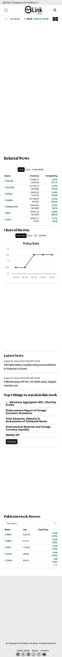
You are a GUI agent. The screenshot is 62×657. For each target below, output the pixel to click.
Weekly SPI (12, 435)
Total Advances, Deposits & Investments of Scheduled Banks (26, 420)
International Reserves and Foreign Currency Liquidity (28, 428)
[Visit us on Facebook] (18, 654)
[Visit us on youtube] (44, 654)
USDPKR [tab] (42, 235)
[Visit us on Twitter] (23, 654)
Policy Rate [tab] (21, 235)
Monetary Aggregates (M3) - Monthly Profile (31, 403)
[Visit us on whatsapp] (33, 654)
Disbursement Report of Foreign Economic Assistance (26, 412)
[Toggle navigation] (6, 10)
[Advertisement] (31, 53)
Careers (45, 650)
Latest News (23, 650)
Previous (11, 441)
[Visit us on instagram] (39, 654)
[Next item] (56, 19)
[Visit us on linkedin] (28, 654)
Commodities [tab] (38, 169)
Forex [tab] (27, 169)
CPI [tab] (35, 235)
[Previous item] (54, 19)
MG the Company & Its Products (20, 2)
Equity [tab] (21, 169)
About (35, 650)
